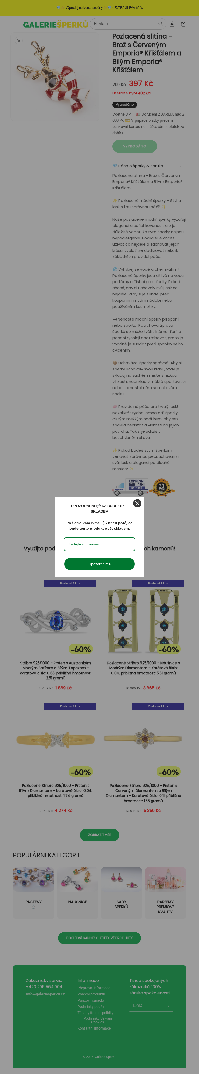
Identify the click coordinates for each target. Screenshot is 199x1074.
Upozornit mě (100, 564)
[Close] (137, 503)
